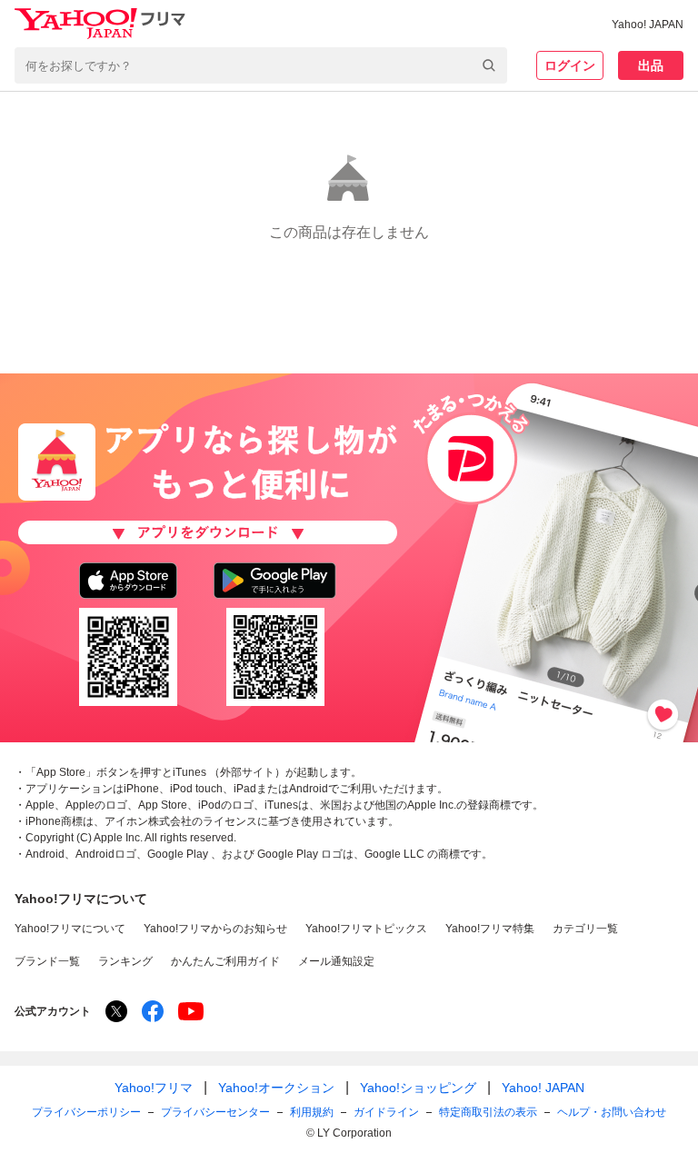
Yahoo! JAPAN (647, 24)
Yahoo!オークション (276, 1087)
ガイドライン (386, 1112)
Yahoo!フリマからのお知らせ (215, 928)
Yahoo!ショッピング (418, 1087)
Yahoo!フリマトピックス (366, 928)
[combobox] (261, 65)
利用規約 (312, 1112)
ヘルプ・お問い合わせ (611, 1112)
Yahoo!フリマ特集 (489, 928)
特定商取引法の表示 (488, 1112)
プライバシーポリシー (86, 1112)
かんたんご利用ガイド (225, 961)
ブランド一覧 (47, 961)
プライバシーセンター (215, 1112)
